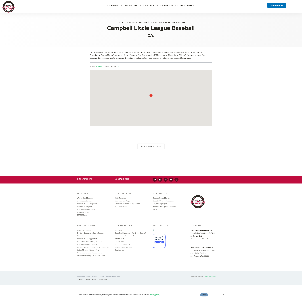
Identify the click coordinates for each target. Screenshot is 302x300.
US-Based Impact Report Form (89, 253)
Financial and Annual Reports (127, 236)
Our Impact (84, 194)
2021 (119, 66)
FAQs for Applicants (85, 230)
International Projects (86, 209)
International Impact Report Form (91, 256)
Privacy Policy (91, 279)
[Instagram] (176, 180)
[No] (223, 295)
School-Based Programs (87, 204)
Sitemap (80, 279)
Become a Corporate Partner (164, 207)
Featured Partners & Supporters (128, 204)
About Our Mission (84, 198)
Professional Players (123, 201)
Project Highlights (160, 204)
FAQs (155, 209)
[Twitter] (155, 180)
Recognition (160, 226)
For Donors (160, 194)
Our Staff (118, 230)
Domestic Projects (137, 22)
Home (120, 22)
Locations (197, 226)
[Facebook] (160, 180)
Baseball (99, 66)
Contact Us (119, 250)
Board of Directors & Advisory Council (130, 233)
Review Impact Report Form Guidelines (93, 247)
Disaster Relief (83, 212)
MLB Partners (120, 198)
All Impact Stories (84, 201)
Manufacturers (121, 207)
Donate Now (277, 5)
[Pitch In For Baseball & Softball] (8, 7)
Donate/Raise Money (161, 198)
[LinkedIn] (166, 180)
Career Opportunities (123, 247)
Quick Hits (119, 242)
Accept (204, 295)
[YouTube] (171, 180)
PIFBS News (82, 215)
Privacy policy (155, 295)
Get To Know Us (124, 226)
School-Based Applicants (87, 239)
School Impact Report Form (88, 250)
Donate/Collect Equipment (163, 201)
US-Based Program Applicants (89, 242)
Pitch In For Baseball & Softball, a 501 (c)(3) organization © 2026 (98, 276)
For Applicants (86, 226)
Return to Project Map (151, 146)
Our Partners (123, 194)
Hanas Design (210, 276)
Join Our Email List (123, 244)
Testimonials (120, 239)
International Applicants (87, 244)
